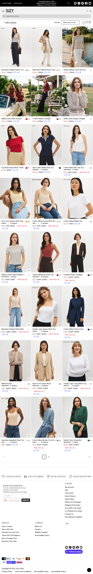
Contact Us (69, 514)
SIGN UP (26, 500)
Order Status (69, 499)
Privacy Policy (7, 571)
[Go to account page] (87, 11)
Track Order (69, 493)
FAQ (66, 490)
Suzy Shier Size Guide (73, 508)
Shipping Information (72, 505)
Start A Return (70, 496)
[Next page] (89, 457)
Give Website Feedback (73, 517)
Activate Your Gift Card (10, 532)
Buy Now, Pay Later (9, 541)
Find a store (18, 3)
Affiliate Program (41, 532)
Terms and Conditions (23, 571)
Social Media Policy (58, 571)
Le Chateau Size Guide (73, 511)
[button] (90, 11)
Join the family (6, 3)
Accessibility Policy (42, 535)
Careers (38, 529)
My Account (69, 487)
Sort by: (57, 22)
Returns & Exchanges (73, 502)
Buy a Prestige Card (9, 538)
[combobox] (46, 16)
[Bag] (90, 11)
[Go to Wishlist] (84, 11)
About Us (38, 526)
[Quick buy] (29, 65)
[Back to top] (89, 570)
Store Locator (7, 526)
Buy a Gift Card (7, 529)
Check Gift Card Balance (11, 535)
